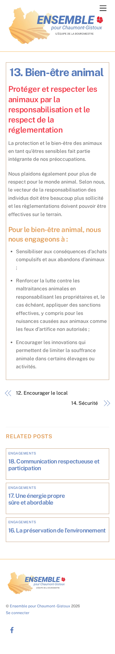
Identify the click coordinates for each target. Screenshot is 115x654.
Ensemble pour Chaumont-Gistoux (40, 606)
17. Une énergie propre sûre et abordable (36, 499)
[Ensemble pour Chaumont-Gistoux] (56, 44)
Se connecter (17, 612)
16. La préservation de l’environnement (57, 530)
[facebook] (12, 629)
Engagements (22, 453)
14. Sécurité (85, 403)
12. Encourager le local (41, 393)
